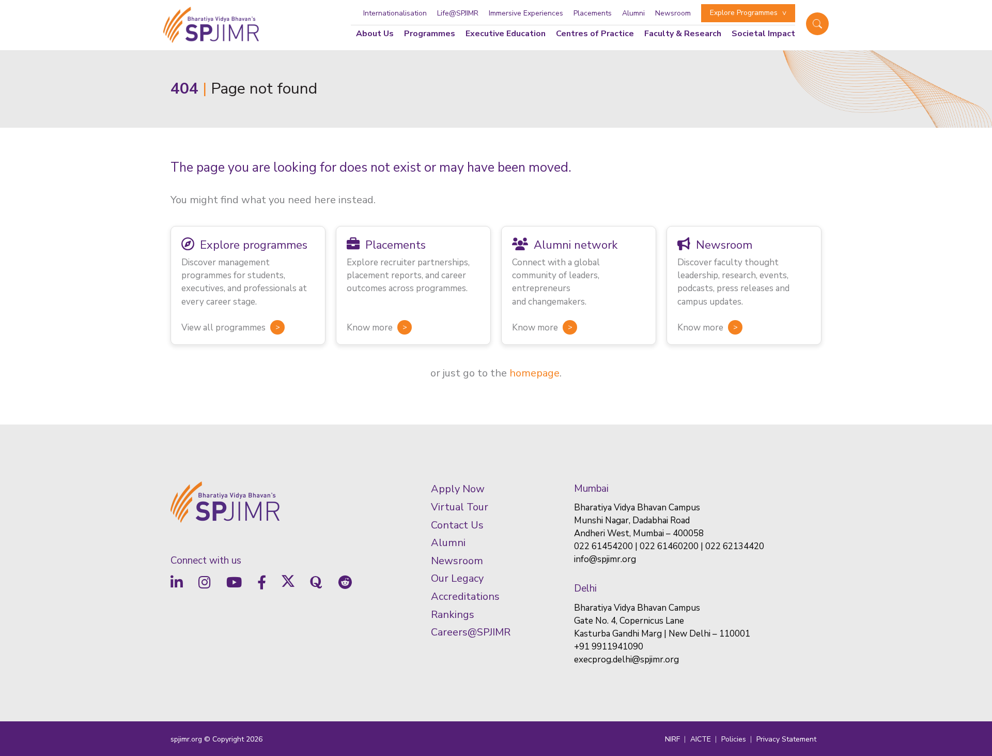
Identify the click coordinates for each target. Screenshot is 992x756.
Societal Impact (763, 33)
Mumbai (591, 488)
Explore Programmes (744, 13)
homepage (534, 373)
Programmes (429, 33)
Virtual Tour (459, 507)
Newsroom (673, 13)
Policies (733, 739)
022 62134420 (734, 546)
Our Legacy (457, 578)
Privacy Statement (786, 739)
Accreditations (465, 596)
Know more (370, 328)
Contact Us (457, 525)
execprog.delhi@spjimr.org (626, 660)
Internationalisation (395, 13)
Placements (593, 13)
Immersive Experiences (526, 13)
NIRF (672, 739)
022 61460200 (669, 546)
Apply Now (458, 489)
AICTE (700, 739)
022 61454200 (603, 546)
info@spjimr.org (605, 559)
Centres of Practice (595, 33)
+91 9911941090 (608, 647)
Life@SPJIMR (457, 13)
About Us (375, 33)
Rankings (452, 615)
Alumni (633, 13)
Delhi (585, 588)
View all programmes (223, 328)
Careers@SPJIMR (470, 632)
